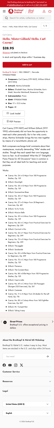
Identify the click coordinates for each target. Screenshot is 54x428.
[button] (50, 11)
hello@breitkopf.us (16, 5)
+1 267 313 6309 (40, 5)
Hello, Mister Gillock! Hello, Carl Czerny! (23, 26)
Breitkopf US (30, 421)
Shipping (6, 52)
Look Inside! (15, 113)
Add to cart (27, 64)
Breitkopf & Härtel (10, 72)
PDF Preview (15, 121)
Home (5, 26)
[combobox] (27, 18)
